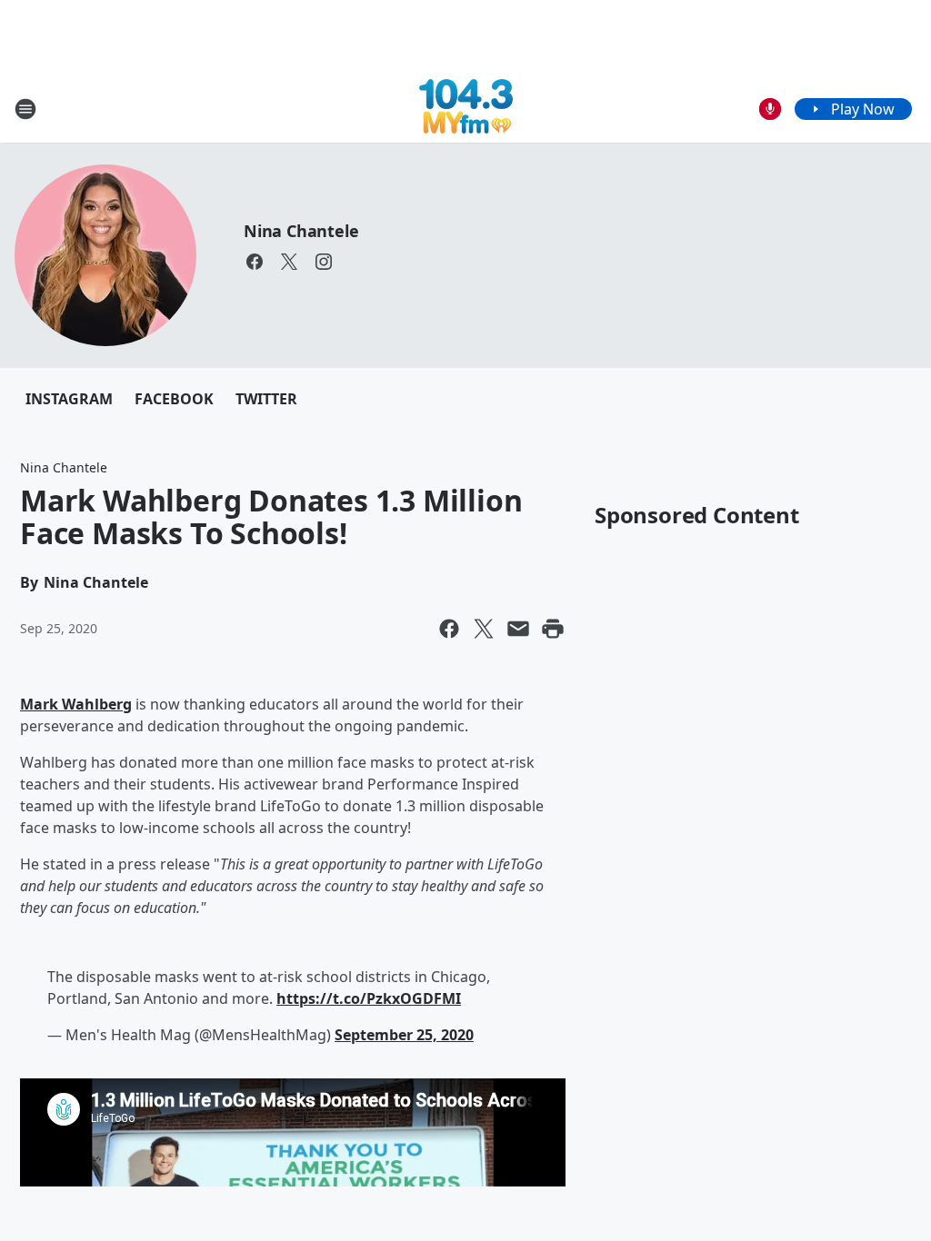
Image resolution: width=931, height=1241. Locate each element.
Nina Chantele (301, 231)
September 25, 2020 (404, 1035)
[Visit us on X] (289, 262)
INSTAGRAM (69, 399)
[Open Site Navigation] (25, 109)
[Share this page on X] (483, 628)
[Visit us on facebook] (254, 262)
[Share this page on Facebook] (449, 628)
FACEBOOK (174, 399)
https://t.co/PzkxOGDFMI (368, 998)
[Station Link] (466, 108)
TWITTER (266, 399)
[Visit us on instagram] (324, 262)
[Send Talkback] (770, 109)
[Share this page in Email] (518, 628)
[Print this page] (553, 628)
